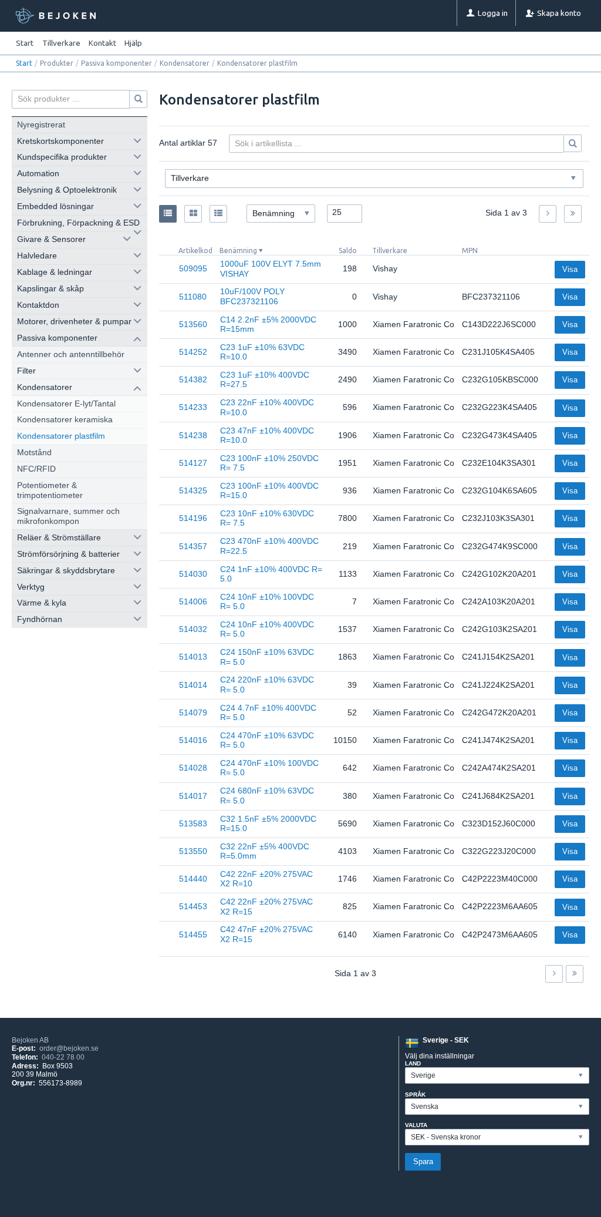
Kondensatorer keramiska (65, 419)
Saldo (348, 250)
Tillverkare (389, 250)
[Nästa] (547, 214)
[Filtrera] (573, 143)
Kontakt (102, 43)
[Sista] (573, 214)
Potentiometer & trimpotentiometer (50, 490)
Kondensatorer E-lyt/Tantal (66, 403)
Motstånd (34, 452)
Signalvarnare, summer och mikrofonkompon (68, 516)
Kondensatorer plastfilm (61, 436)
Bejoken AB (30, 1040)
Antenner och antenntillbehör (70, 354)
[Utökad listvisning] (218, 214)
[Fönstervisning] (193, 214)
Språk (415, 1094)
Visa (570, 269)
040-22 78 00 (63, 1057)
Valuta (416, 1125)
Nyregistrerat (41, 124)
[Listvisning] (168, 214)
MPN (470, 250)
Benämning (238, 250)
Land (413, 1063)
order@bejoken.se (69, 1048)
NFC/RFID (36, 469)
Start (24, 43)
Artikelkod (195, 250)
